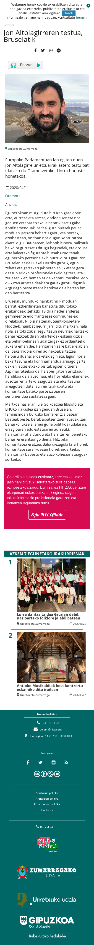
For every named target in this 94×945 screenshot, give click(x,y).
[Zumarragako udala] (47, 872)
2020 (14, 187)
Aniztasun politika (47, 793)
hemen (81, 17)
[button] (88, 5)
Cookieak (47, 810)
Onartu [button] (68, 13)
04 (21, 187)
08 (80, 623)
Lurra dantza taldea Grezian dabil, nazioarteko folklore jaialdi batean (48, 616)
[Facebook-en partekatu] (35, 50)
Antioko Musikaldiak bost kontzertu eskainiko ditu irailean (50, 687)
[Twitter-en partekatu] (43, 50)
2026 (75, 623)
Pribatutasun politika (47, 804)
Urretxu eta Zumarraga (23, 149)
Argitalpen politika (47, 799)
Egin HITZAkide (47, 515)
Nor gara (47, 753)
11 (27, 187)
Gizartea (9, 25)
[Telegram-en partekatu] (59, 50)
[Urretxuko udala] (47, 899)
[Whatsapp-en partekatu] (51, 50)
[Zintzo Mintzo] (47, 845)
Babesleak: (47, 827)
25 (84, 623)
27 (84, 695)
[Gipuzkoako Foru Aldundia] (47, 926)
